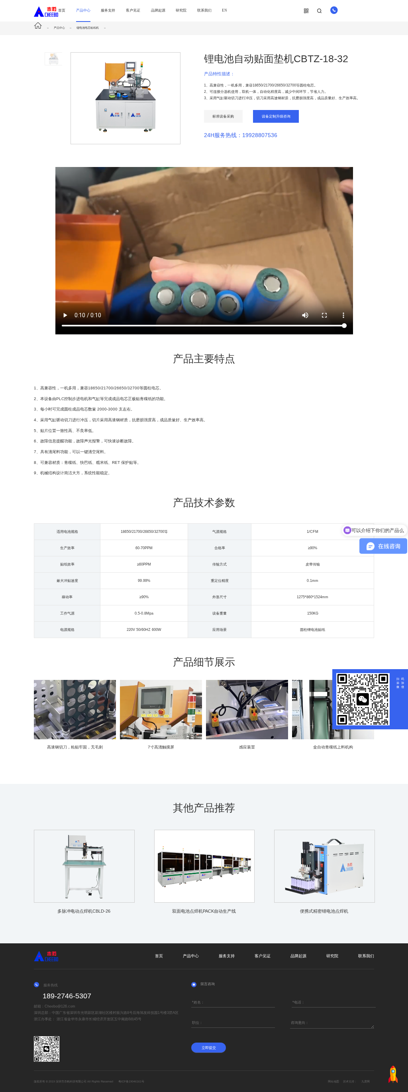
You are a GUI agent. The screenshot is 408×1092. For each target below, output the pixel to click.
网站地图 (333, 1081)
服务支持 (108, 10)
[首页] (40, 27)
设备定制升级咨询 (276, 116)
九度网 (365, 1081)
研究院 (181, 10)
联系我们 (204, 10)
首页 (61, 10)
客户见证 (133, 10)
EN (224, 10)
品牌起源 (158, 10)
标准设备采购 (223, 116)
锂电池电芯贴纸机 (87, 27)
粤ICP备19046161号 (131, 1081)
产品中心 (83, 10)
